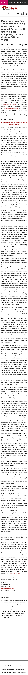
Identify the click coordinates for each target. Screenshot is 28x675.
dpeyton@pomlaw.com (7, 588)
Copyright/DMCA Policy (9, 672)
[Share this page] (26, 13)
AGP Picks (4, 2)
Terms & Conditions (20, 669)
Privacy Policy (22, 672)
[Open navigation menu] (2, 13)
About (7, 666)
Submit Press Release (8, 669)
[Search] (18, 14)
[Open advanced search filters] (21, 14)
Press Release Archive (16, 666)
